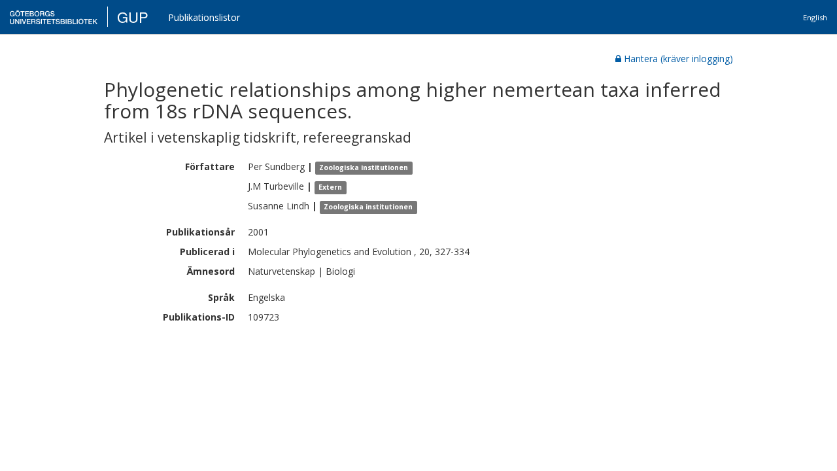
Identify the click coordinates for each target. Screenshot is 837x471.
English (815, 17)
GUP (132, 17)
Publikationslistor (204, 17)
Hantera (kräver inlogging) (678, 58)
